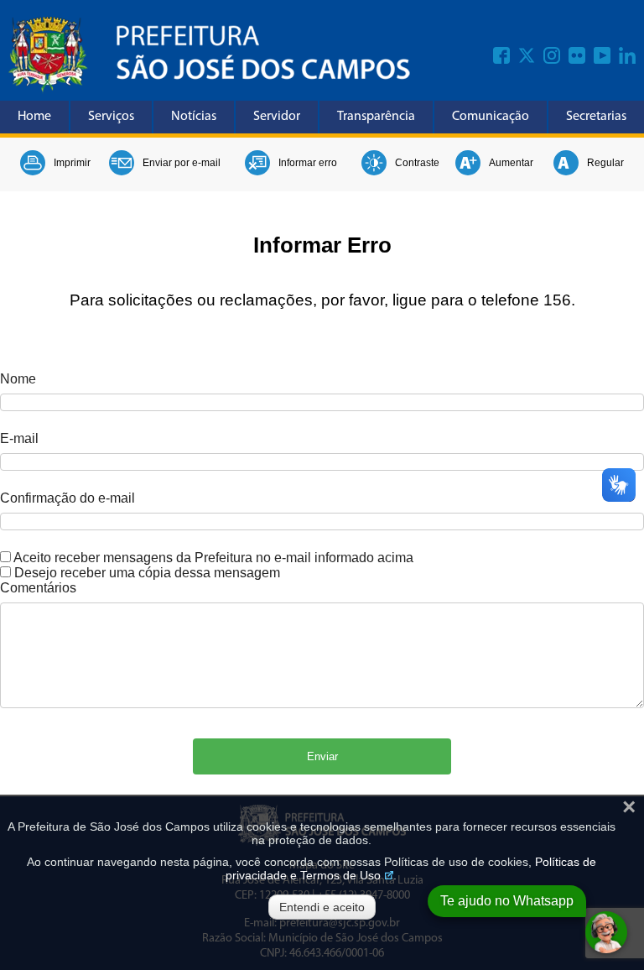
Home (34, 116)
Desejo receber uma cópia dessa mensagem (147, 573)
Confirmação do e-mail (67, 498)
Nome (18, 379)
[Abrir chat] (606, 932)
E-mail (19, 438)
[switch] (5, 556)
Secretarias (596, 116)
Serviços (111, 116)
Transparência (376, 116)
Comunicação (490, 116)
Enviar (322, 756)
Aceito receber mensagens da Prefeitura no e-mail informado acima (213, 557)
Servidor (276, 116)
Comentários (38, 588)
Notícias (193, 116)
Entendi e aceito (322, 907)
